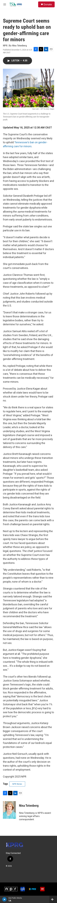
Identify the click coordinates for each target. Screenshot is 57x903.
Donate (48, 4)
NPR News (17, 784)
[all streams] (53, 899)
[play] (4, 899)
